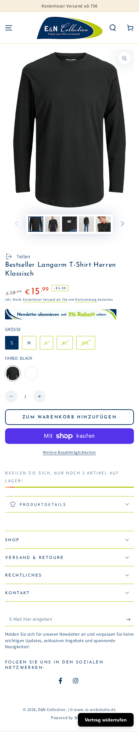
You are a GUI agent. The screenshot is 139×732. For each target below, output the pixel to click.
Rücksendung (86, 299)
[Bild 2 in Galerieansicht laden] (52, 224)
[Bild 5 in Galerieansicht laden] (103, 224)
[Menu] (9, 28)
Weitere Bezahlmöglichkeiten (69, 452)
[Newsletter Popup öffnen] (69, 314)
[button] (112, 28)
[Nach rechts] (122, 224)
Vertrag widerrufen (106, 719)
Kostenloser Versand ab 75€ (45, 299)
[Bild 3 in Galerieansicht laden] (69, 224)
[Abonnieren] (130, 619)
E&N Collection (51, 709)
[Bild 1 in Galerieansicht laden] (35, 224)
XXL (88, 345)
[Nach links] (16, 224)
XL (67, 345)
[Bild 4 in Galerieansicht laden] (86, 224)
